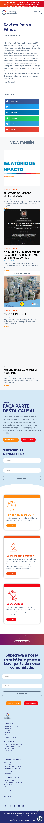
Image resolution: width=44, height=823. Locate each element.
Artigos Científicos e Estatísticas (14, 767)
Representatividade (10, 737)
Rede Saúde (7, 773)
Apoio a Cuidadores (10, 751)
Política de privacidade (21, 818)
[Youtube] (19, 806)
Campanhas (7, 787)
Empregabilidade (9, 748)
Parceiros (7, 733)
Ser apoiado (7, 796)
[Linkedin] (14, 806)
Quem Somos (7, 728)
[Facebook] (5, 806)
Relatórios (7, 731)
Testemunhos (8, 784)
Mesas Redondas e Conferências (13, 782)
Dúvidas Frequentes (10, 771)
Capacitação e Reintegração (12, 746)
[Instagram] (10, 806)
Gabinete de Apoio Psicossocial (13, 744)
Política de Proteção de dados (22, 820)
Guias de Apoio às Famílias (12, 753)
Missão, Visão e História (11, 726)
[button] (35, 13)
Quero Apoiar (8, 794)
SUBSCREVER (22, 478)
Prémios (6, 735)
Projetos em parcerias (11, 755)
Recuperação (8, 764)
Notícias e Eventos (9, 780)
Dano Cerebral (8, 762)
